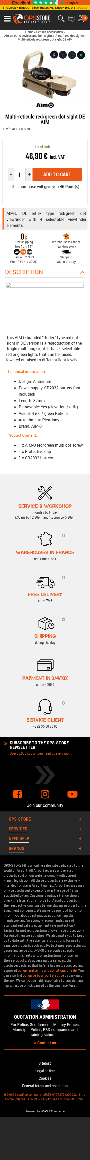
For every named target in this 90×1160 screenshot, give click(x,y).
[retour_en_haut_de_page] (84, 691)
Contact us (46, 1042)
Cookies (45, 1078)
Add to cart (57, 175)
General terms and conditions (45, 1085)
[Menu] (7, 19)
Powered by (33, 1111)
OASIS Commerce (53, 1111)
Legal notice (45, 1070)
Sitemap (45, 1063)
